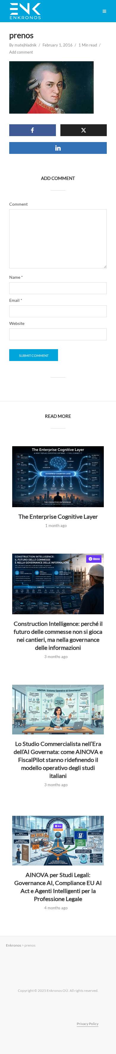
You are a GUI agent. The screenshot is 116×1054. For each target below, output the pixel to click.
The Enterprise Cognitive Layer (58, 516)
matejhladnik (26, 45)
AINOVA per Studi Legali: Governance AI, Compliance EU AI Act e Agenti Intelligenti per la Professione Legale (58, 886)
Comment (18, 204)
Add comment (21, 52)
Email (15, 300)
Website (16, 323)
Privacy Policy (87, 1023)
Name (16, 277)
